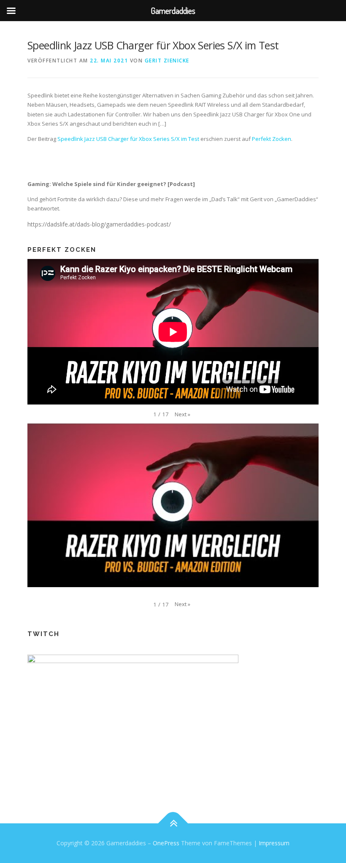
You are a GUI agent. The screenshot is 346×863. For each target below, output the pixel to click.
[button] (182, 414)
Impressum (274, 843)
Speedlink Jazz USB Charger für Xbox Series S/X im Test (128, 139)
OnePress (166, 843)
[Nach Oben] (173, 824)
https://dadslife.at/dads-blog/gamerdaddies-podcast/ (99, 224)
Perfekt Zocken (271, 139)
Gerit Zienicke (167, 60)
